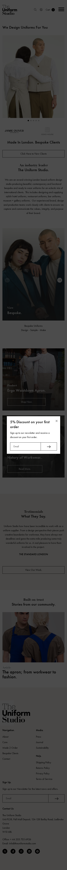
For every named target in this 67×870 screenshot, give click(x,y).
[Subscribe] (49, 446)
